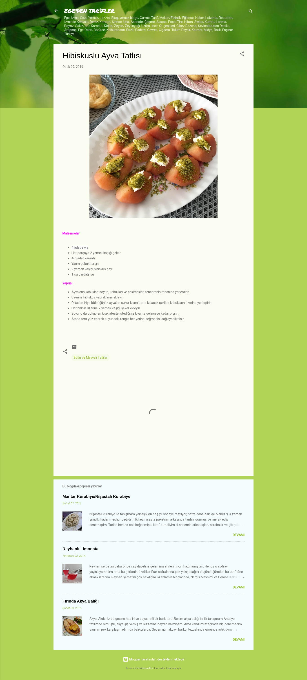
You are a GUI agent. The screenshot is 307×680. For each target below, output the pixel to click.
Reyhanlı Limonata (80, 549)
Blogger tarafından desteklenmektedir (156, 659)
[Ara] (251, 12)
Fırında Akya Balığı (80, 601)
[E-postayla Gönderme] (74, 349)
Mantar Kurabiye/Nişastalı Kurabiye (96, 496)
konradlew (148, 668)
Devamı (239, 535)
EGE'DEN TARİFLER (89, 11)
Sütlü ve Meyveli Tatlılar (90, 357)
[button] (242, 54)
